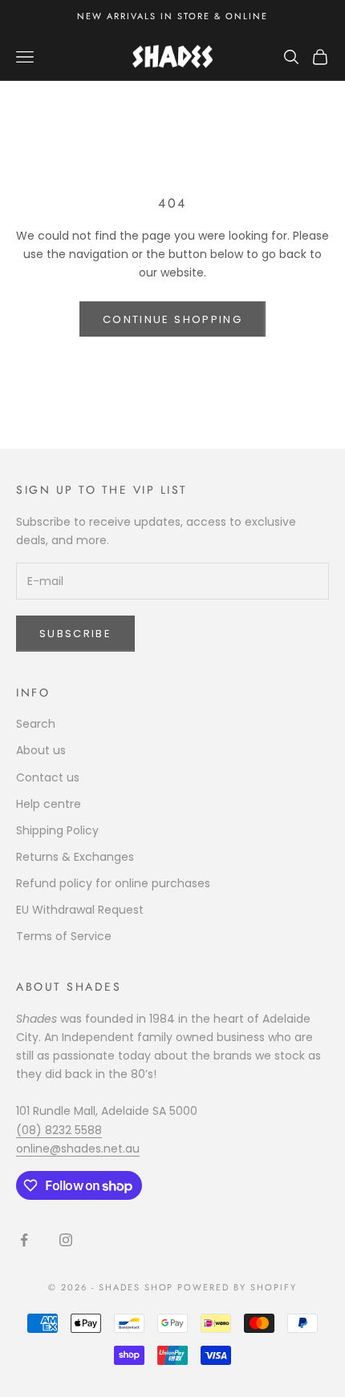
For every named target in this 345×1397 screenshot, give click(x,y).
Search (35, 724)
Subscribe (75, 633)
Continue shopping (172, 319)
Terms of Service (64, 936)
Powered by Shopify (237, 1287)
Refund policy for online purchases (113, 883)
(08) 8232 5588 (59, 1130)
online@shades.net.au (78, 1149)
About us (41, 750)
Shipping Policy (57, 830)
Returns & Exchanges (75, 857)
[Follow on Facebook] (24, 1240)
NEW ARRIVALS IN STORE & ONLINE (172, 16)
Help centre (48, 804)
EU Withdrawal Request (80, 910)
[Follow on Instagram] (66, 1240)
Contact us (47, 777)
